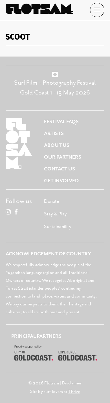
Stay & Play (55, 214)
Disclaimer (72, 383)
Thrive (74, 391)
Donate (51, 201)
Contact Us (59, 169)
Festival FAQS (61, 122)
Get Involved (61, 181)
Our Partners (62, 157)
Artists (54, 133)
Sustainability (57, 226)
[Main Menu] (97, 10)
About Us (56, 145)
